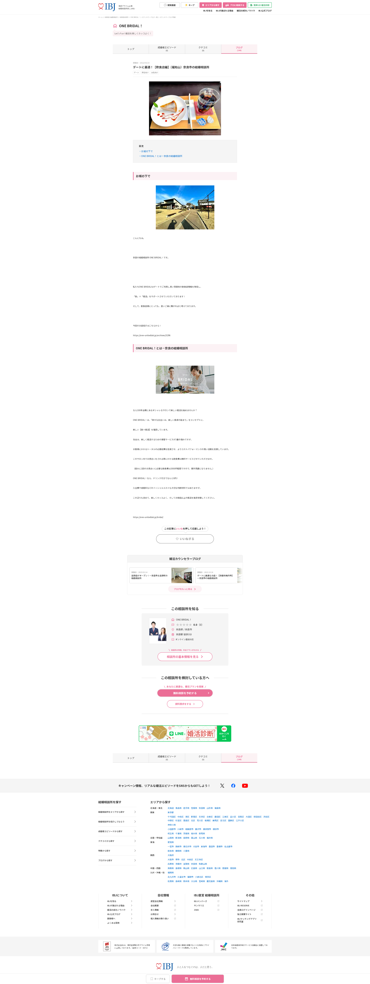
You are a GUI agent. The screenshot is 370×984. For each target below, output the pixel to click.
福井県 (210, 838)
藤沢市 (198, 829)
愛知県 (171, 842)
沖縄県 (220, 881)
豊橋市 (220, 846)
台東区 (210, 817)
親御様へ (111, 918)
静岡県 (178, 851)
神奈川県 (172, 825)
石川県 (202, 838)
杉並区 (178, 820)
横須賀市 (207, 829)
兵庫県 (171, 864)
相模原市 (189, 829)
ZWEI (196, 910)
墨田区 (217, 817)
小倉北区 (199, 877)
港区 (187, 817)
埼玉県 (171, 833)
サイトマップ (243, 901)
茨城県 (186, 833)
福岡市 (190, 877)
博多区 (208, 877)
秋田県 (202, 808)
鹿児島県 (211, 881)
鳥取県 (171, 868)
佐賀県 (171, 881)
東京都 (171, 812)
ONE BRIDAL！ (135, 17)
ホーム (100, 17)
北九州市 (172, 877)
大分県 (194, 881)
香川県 (217, 868)
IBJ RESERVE (243, 905)
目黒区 (241, 817)
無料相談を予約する (200, 979)
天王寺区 (199, 859)
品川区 (233, 817)
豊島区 (186, 820)
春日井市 (187, 846)
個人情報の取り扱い (160, 918)
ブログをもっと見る (183, 589)
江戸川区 (240, 820)
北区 (193, 820)
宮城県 (194, 808)
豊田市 (212, 846)
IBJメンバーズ (200, 901)
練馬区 (215, 820)
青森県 (178, 808)
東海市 (204, 846)
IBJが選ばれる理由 (224, 10)
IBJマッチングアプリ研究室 (247, 920)
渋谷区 (266, 817)
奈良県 (194, 864)
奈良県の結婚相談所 (111, 17)
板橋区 (208, 820)
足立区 (223, 820)
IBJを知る (207, 10)
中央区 (180, 817)
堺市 (177, 859)
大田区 (249, 817)
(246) (239, 48)
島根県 (178, 868)
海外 (226, 881)
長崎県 (178, 881)
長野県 (186, 838)
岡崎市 (178, 846)
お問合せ (155, 914)
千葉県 (178, 833)
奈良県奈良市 (124, 17)
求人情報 (155, 910)
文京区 (202, 817)
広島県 (194, 868)
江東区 (225, 817)
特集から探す (104, 850)
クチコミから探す (106, 841)
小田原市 (172, 829)
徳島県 (210, 868)
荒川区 (200, 820)
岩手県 (186, 808)
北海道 (171, 808)
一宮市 (171, 846)
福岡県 (171, 872)
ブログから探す (105, 860)
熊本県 (186, 881)
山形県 (210, 808)
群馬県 (202, 833)
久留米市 (181, 877)
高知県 (233, 868)
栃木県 (194, 833)
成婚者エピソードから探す (110, 831)
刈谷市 (196, 846)
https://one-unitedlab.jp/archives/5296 (151, 335)
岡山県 (186, 868)
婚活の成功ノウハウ (246, 10)
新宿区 (194, 817)
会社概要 (155, 905)
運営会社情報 (157, 901)
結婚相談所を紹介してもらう (111, 821)
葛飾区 (231, 820)
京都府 (178, 864)
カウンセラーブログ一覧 (150, 17)
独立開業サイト (244, 914)
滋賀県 (186, 864)
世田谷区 (258, 817)
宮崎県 (202, 881)
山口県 (202, 868)
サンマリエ (199, 905)
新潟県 (178, 838)
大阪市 (171, 859)
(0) (167, 49)
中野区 (171, 820)
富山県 (194, 838)
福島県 (217, 808)
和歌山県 (203, 864)
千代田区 (172, 817)
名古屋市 (228, 846)
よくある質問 (113, 923)
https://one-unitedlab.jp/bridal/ (148, 517)
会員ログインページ (246, 910)
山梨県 (171, 838)
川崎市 (180, 829)
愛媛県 (225, 868)
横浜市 (216, 829)
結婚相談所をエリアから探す (111, 811)
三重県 (186, 851)
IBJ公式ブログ (265, 10)
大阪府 (171, 855)
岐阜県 (171, 851)
